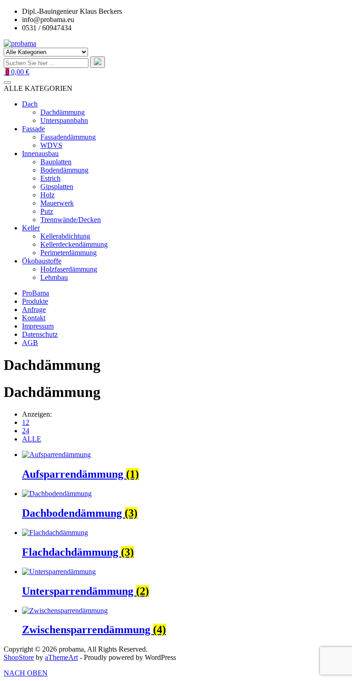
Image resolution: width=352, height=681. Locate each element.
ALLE (31, 439)
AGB (30, 342)
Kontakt (33, 318)
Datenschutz (40, 334)
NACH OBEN (26, 673)
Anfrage (34, 309)
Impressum (38, 326)
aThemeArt (61, 657)
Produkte (35, 301)
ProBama (35, 293)
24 (25, 431)
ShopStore (19, 657)
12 (25, 422)
